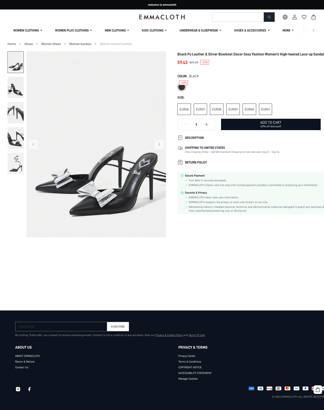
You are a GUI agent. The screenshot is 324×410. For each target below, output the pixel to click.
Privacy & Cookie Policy (169, 335)
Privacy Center (186, 356)
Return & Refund (24, 361)
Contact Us (21, 367)
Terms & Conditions (189, 361)
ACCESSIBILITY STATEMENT (195, 373)
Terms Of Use (197, 335)
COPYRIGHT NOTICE (190, 367)
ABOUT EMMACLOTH (27, 356)
